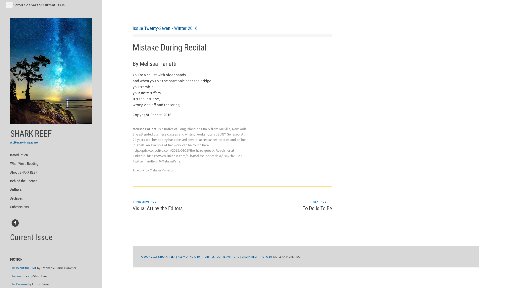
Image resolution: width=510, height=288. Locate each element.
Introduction (19, 155)
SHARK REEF (31, 134)
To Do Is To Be (317, 205)
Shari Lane (40, 276)
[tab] (9, 5)
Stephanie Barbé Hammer (58, 268)
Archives (16, 198)
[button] (51, 71)
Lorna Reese (40, 284)
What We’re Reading (24, 163)
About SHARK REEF (23, 172)
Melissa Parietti (161, 170)
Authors (16, 189)
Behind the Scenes (23, 181)
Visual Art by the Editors (158, 205)
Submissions (19, 207)
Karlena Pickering (286, 256)
